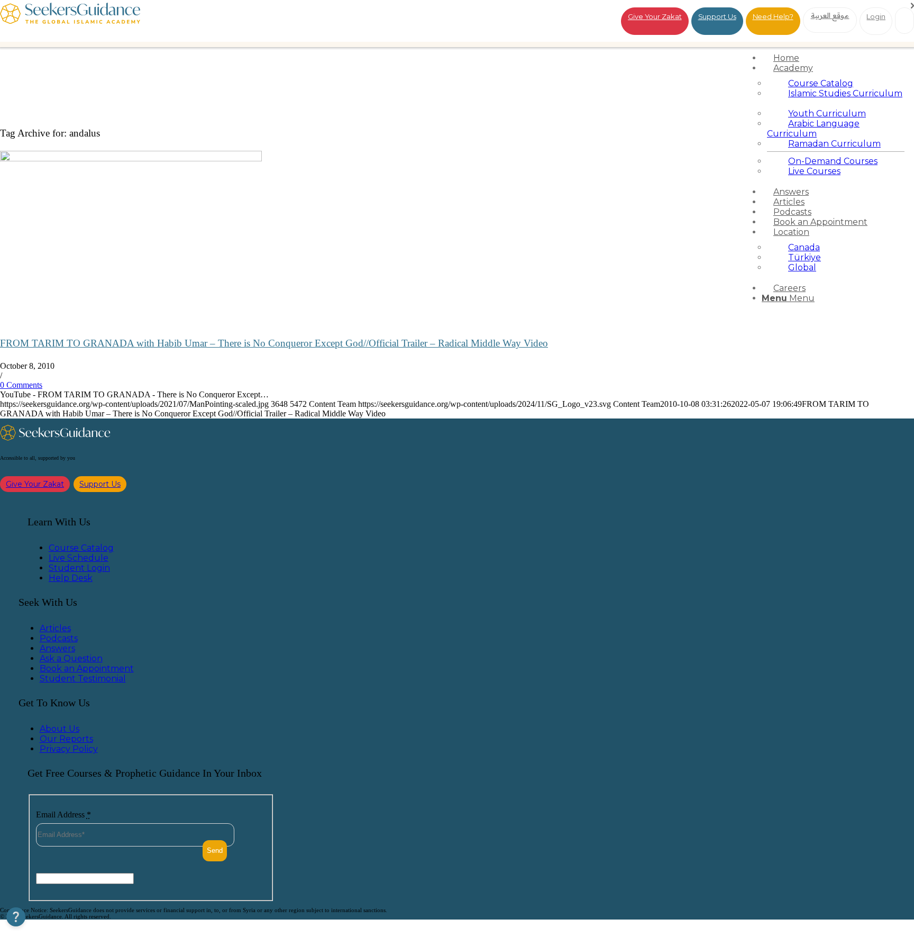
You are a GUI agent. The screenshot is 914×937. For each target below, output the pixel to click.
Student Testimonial (83, 679)
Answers (57, 648)
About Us (59, 729)
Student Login (79, 568)
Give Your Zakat (655, 16)
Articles (55, 628)
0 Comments (21, 384)
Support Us (717, 16)
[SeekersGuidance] (70, 21)
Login (875, 16)
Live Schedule (78, 558)
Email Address (63, 814)
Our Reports (66, 739)
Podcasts (59, 638)
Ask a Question (71, 658)
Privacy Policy (69, 749)
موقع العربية (830, 15)
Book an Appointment (87, 668)
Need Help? (773, 16)
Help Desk (71, 578)
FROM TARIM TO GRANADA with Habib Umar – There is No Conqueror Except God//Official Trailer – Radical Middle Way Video (274, 343)
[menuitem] (836, 58)
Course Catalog (81, 548)
